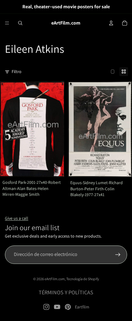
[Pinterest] (68, 307)
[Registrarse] (117, 254)
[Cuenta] (111, 23)
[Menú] (7, 23)
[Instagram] (46, 307)
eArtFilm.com (55, 279)
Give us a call (16, 218)
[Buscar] (20, 23)
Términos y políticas (66, 292)
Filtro (16, 71)
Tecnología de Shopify (82, 279)
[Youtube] (57, 307)
